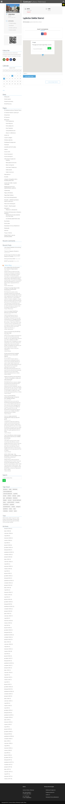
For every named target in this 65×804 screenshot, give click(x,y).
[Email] (45, 34)
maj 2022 (6, 646)
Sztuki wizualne (12, 30)
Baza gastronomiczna (11, 162)
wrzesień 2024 (7, 582)
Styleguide (6, 228)
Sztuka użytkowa (13, 27)
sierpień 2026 (7, 528)
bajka (10, 489)
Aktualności (7, 115)
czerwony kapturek (7, 493)
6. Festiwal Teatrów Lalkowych (11, 112)
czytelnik (15, 493)
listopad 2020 (7, 689)
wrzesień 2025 (7, 554)
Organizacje (7, 190)
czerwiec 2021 (7, 672)
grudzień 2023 (7, 601)
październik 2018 (8, 736)
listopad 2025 (7, 549)
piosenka (12, 504)
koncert (9, 500)
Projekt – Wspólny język (10, 206)
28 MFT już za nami (8, 261)
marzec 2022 (7, 651)
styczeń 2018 (7, 755)
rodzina (13, 506)
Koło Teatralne (9, 128)
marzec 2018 (7, 750)
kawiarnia (15, 498)
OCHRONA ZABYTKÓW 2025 (13, 218)
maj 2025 (6, 564)
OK (49, 48)
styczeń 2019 (7, 729)
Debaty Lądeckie (8, 140)
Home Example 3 (8, 156)
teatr (14, 508)
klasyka (4, 500)
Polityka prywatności (50, 792)
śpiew (15, 511)
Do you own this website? (37, 48)
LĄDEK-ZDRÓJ (10, 502)
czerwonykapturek (7, 491)
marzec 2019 (7, 724)
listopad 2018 (7, 734)
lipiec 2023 (6, 613)
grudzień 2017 (7, 757)
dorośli (4, 495)
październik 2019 (8, 715)
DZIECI (9, 495)
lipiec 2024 (6, 587)
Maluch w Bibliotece (11, 133)
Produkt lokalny (12, 23)
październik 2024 (8, 580)
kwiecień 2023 (7, 620)
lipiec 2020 (6, 698)
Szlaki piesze (9, 169)
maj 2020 (6, 703)
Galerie (6, 149)
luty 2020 (6, 708)
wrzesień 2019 (7, 717)
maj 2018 (6, 745)
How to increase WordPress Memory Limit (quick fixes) (11, 312)
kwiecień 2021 (7, 677)
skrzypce (18, 506)
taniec (10, 508)
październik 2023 (8, 606)
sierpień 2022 (7, 639)
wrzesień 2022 (7, 637)
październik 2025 (8, 552)
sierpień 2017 (7, 767)
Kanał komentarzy (8, 101)
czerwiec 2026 (7, 533)
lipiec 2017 (6, 769)
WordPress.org (7, 103)
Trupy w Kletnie (8, 232)
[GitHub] (14, 59)
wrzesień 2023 (7, 608)
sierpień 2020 (7, 696)
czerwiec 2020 (7, 700)
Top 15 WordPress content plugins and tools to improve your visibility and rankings (12, 437)
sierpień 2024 (7, 585)
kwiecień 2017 (7, 776)
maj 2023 (6, 618)
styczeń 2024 (7, 599)
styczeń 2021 (7, 684)
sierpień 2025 (7, 556)
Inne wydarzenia (10, 121)
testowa (6, 230)
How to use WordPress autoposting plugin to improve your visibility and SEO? (11, 397)
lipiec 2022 (6, 641)
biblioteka (15, 489)
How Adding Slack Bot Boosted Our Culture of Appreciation (11, 268)
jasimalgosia (9, 498)
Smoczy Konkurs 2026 (9, 258)
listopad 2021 (7, 660)
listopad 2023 (7, 604)
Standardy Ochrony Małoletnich (12, 225)
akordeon (5, 489)
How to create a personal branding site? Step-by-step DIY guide (12, 418)
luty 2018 (6, 752)
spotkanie (5, 508)
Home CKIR (7, 151)
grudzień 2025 (7, 547)
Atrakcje (8, 160)
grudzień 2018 (7, 731)
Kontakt (6, 176)
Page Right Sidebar (9, 195)
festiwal (14, 495)
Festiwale (6, 144)
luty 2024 (6, 597)
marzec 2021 (7, 679)
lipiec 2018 (6, 741)
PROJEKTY (6, 208)
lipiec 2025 (6, 559)
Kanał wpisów (7, 99)
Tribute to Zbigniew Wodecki (11, 251)
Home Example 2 (8, 154)
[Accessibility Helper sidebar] (63, 4)
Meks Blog (8, 265)
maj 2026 (6, 535)
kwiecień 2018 (7, 748)
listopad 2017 (7, 759)
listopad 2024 (7, 578)
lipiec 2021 (6, 670)
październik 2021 (8, 663)
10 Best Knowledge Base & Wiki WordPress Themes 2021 (11, 288)
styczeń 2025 (7, 573)
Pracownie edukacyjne (9, 203)
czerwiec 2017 (7, 771)
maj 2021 (6, 674)
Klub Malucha (9, 123)
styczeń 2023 (7, 627)
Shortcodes (7, 223)
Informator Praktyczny (11, 167)
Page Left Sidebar (8, 192)
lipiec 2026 (6, 531)
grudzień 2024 (7, 575)
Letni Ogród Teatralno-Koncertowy (12, 247)
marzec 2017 (7, 778)
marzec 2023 (7, 623)
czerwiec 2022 (7, 644)
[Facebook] (10, 59)
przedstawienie (6, 506)
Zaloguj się (6, 96)
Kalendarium (7, 174)
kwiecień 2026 (7, 538)
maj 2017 (6, 774)
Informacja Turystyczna (9, 158)
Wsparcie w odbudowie (11, 209)
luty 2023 (6, 625)
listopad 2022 (7, 632)
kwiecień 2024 (7, 592)
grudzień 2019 (7, 710)
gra (4, 498)
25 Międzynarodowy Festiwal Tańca (12, 110)
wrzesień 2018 (7, 738)
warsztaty (5, 511)
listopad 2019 (7, 712)
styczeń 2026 (7, 545)
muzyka (17, 502)
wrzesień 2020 (7, 693)
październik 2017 (8, 762)
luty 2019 (6, 726)
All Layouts (6, 117)
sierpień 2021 (7, 667)
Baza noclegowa (10, 165)
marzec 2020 (7, 705)
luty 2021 (6, 682)
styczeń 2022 (7, 656)
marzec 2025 (7, 568)
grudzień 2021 (7, 658)
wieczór (11, 511)
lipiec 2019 (6, 719)
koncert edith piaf (17, 500)
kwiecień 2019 (7, 722)
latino (4, 502)
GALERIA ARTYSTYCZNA (10, 147)
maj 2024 (6, 590)
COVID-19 (6, 135)
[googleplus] (7, 59)
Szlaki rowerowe (10, 172)
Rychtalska (6, 221)
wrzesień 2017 (7, 764)
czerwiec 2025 (7, 561)
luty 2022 (6, 653)
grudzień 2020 (7, 686)
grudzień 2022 (7, 630)
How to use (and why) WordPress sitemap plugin (12, 332)
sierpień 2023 (7, 611)
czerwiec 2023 (7, 615)
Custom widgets (8, 137)
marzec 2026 (7, 540)
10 (4, 78)
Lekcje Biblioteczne (10, 130)
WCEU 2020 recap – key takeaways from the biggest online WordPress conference (12, 456)
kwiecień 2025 (7, 566)
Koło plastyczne (9, 125)
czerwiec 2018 (7, 743)
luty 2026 (6, 542)
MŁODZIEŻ (5, 504)
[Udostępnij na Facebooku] (42, 34)
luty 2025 (6, 571)
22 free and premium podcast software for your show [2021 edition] (11, 355)
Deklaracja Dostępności (10, 142)
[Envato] (4, 59)
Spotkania (11, 25)
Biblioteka (6, 119)
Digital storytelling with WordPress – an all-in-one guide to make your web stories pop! (12, 378)
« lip (4, 90)
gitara (18, 495)
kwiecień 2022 (7, 649)
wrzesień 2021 (7, 665)
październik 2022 (8, 634)
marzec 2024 (7, 594)
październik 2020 (8, 691)
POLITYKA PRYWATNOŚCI (10, 197)
